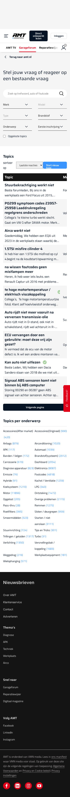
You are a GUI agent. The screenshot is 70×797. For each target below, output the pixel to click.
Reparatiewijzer (12, 694)
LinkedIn (8, 732)
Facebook (8, 725)
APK (5, 642)
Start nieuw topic (52, 166)
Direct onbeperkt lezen (38, 35)
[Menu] (6, 36)
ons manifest (59, 757)
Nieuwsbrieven (18, 582)
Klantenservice (12, 602)
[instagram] (28, 785)
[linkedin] (17, 785)
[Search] (61, 93)
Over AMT (9, 595)
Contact (8, 609)
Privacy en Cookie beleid (36, 771)
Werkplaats (9, 656)
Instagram (9, 739)
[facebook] (6, 785)
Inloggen (59, 36)
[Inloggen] (64, 47)
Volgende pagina (35, 407)
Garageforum (10, 687)
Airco (6, 663)
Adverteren (10, 616)
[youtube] (39, 785)
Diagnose (8, 635)
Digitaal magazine (13, 701)
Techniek (8, 649)
